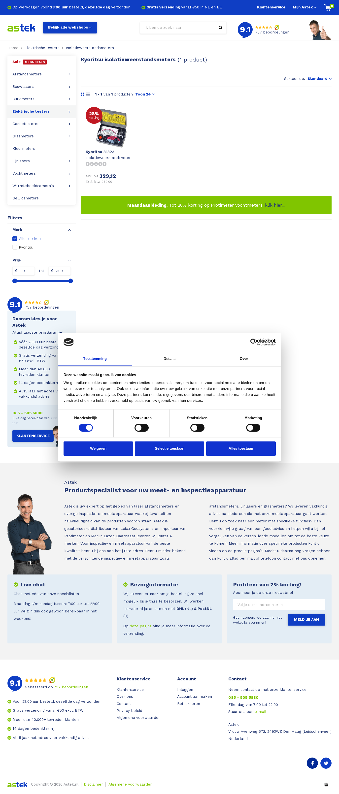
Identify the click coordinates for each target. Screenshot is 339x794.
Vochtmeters (24, 173)
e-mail (260, 711)
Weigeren (98, 448)
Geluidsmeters (25, 198)
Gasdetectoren (25, 124)
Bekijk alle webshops (68, 27)
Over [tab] (244, 358)
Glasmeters (23, 136)
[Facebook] (312, 763)
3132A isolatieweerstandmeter (108, 154)
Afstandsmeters (27, 74)
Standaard (317, 78)
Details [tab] (170, 358)
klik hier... (275, 205)
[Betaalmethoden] (326, 784)
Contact (124, 703)
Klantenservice (271, 7)
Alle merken (30, 238)
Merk (17, 229)
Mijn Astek (303, 7)
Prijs (16, 260)
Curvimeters (23, 99)
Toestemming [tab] (95, 358)
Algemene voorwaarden (139, 717)
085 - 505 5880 (27, 413)
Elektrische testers (42, 48)
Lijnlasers (21, 161)
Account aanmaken (194, 696)
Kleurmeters (23, 148)
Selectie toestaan (169, 448)
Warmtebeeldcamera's (33, 186)
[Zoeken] (220, 27)
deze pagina (141, 626)
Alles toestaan (241, 448)
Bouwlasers (23, 86)
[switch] (142, 428)
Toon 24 (143, 94)
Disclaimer (93, 784)
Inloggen (185, 689)
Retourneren (188, 703)
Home (12, 48)
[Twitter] (326, 763)
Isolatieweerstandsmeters (90, 48)
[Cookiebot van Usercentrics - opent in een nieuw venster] (254, 342)
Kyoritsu (26, 247)
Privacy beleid (129, 710)
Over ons (125, 696)
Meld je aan (306, 619)
